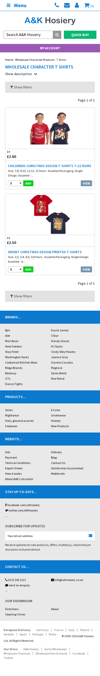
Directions (11, 609)
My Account (50, 48)
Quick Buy (80, 34)
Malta (52, 634)
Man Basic (12, 341)
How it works (13, 473)
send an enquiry (19, 585)
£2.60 (11, 154)
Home (9, 60)
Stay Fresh (12, 352)
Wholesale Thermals (17, 653)
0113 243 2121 (16, 580)
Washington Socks (17, 357)
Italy (72, 630)
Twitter (8, 658)
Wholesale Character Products (34, 60)
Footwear (11, 426)
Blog (54, 457)
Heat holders (13, 346)
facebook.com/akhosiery (23, 505)
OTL (8, 378)
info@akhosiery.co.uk (69, 580)
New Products (60, 426)
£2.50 (11, 240)
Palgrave (56, 368)
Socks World (58, 373)
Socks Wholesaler (55, 649)
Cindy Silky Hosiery (63, 352)
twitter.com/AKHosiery (23, 510)
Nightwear (12, 415)
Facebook (79, 653)
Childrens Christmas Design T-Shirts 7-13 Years (49, 166)
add (28, 183)
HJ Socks (57, 346)
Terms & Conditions (17, 463)
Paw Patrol (57, 378)
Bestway (10, 373)
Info (7, 452)
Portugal (37, 634)
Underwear (58, 415)
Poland (84, 630)
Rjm (7, 330)
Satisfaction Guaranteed (67, 468)
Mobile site (58, 473)
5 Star (54, 335)
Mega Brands (13, 368)
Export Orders (14, 468)
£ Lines (55, 410)
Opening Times (15, 614)
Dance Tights (14, 384)
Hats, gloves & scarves (19, 421)
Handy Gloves (60, 341)
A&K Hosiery (31, 649)
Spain (23, 634)
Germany (42, 630)
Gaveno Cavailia (62, 362)
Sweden (9, 634)
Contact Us (58, 463)
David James (59, 330)
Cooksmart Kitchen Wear (21, 362)
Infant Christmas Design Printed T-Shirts (45, 252)
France (58, 630)
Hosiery (56, 421)
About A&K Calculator (19, 479)
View (86, 183)
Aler (7, 335)
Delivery (56, 452)
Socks (9, 410)
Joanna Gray (59, 357)
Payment (11, 457)
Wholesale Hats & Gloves (51, 653)
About (55, 609)
